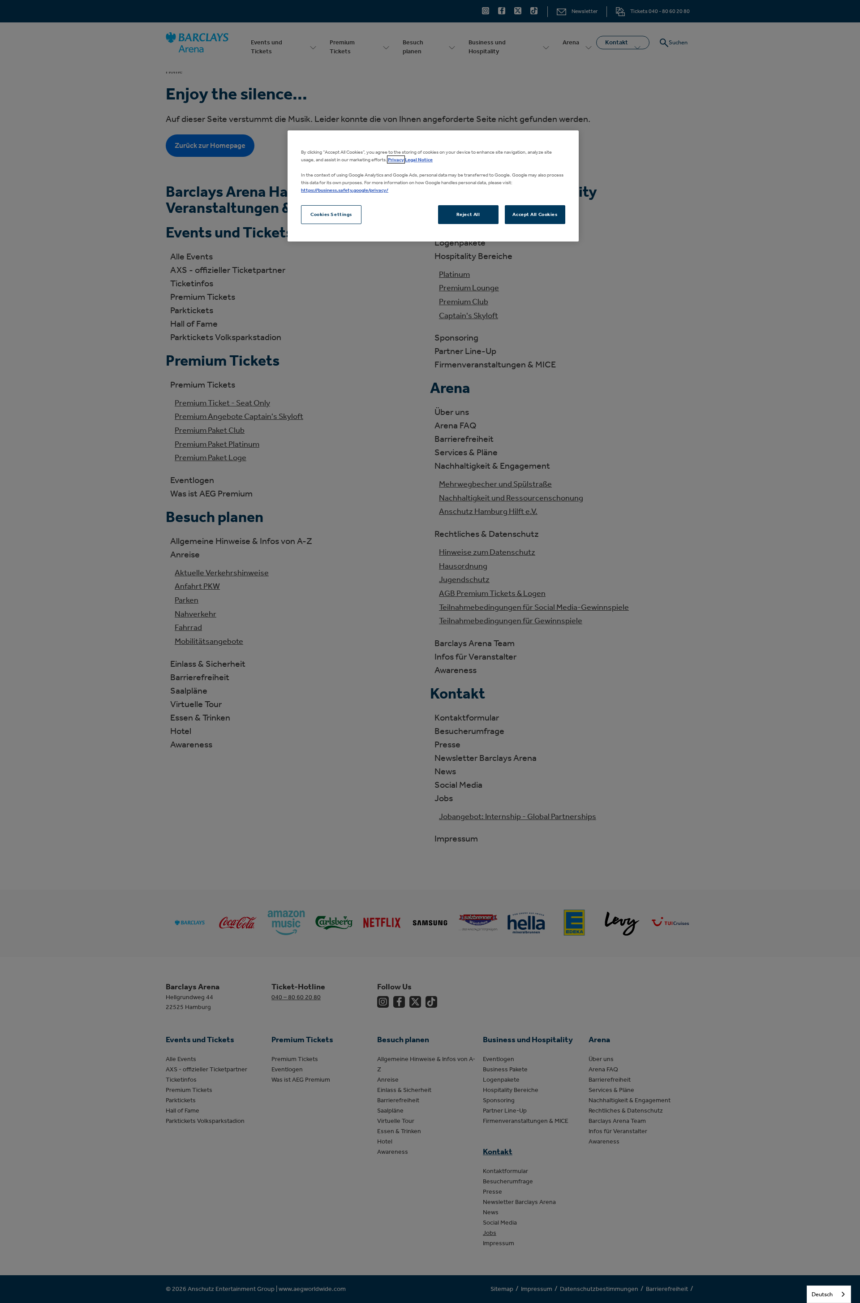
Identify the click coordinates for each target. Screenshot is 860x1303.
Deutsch (822, 1294)
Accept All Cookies (534, 214)
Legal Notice (419, 159)
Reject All (468, 214)
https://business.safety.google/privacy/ (344, 190)
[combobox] (829, 1294)
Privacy (396, 159)
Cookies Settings (331, 214)
